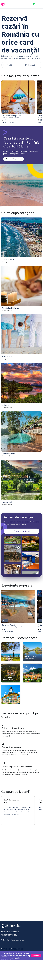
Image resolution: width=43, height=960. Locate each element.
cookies (4, 956)
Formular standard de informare (12, 949)
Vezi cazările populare (14, 159)
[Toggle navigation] (39, 4)
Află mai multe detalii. (21, 531)
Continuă (36, 956)
